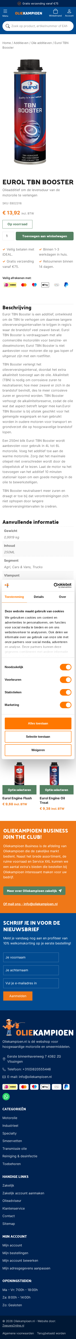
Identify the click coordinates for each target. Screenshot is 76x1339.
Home (6, 43)
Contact (8, 1216)
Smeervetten (12, 1141)
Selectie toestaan (38, 736)
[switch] (65, 679)
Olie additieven (41, 43)
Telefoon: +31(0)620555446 (29, 1069)
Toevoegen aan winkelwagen (44, 236)
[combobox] (41, 26)
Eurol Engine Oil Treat (52, 800)
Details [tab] (39, 596)
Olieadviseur (11, 1201)
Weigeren (38, 750)
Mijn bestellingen (15, 1253)
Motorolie (9, 1118)
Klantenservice (13, 1208)
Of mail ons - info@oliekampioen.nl (30, 904)
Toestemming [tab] (14, 596)
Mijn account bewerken (20, 1260)
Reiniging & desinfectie (19, 1156)
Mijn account (12, 1245)
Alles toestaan (38, 723)
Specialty (9, 1133)
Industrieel (10, 1125)
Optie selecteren (22, 790)
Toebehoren (11, 1164)
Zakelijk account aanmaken (23, 1193)
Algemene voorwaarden (18, 1333)
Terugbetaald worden (51, 1333)
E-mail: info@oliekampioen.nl (29, 1077)
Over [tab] (62, 596)
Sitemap (8, 1224)
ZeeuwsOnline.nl (13, 1325)
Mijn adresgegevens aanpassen (26, 1268)
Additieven (21, 43)
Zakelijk (8, 1185)
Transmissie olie (14, 1148)
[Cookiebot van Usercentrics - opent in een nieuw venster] (54, 585)
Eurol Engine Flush (17, 798)
